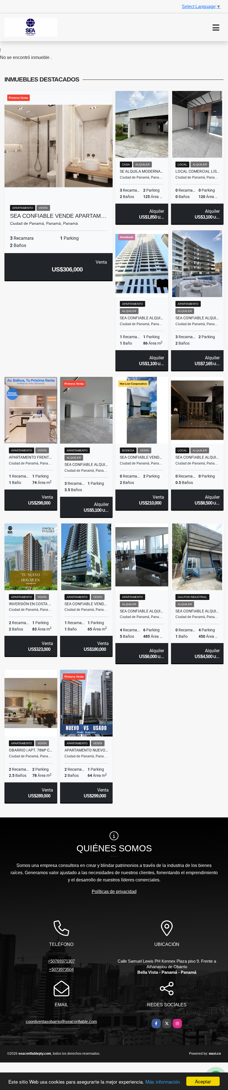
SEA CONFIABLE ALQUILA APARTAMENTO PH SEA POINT (86, 464)
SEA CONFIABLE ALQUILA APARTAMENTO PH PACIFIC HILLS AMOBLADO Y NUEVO (142, 318)
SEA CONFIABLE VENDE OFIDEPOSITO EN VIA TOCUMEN (142, 457)
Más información (162, 1081)
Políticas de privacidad (114, 891)
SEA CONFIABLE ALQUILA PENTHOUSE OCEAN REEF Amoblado (197, 318)
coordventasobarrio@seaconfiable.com (61, 1021)
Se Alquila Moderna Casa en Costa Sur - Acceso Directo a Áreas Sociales (142, 171)
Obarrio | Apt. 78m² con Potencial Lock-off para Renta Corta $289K (31, 750)
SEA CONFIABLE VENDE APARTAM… (58, 216)
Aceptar (203, 1081)
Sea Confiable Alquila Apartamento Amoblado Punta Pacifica (142, 611)
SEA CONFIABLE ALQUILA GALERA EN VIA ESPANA (197, 611)
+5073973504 (61, 969)
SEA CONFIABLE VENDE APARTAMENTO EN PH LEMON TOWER (86, 604)
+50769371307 (61, 961)
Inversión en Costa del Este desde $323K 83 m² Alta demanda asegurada (31, 604)
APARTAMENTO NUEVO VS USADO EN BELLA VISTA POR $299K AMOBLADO (86, 750)
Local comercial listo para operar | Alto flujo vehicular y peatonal (197, 171)
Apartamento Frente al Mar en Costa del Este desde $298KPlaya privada (31, 457)
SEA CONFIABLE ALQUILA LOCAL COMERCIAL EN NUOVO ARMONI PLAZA (197, 457)
